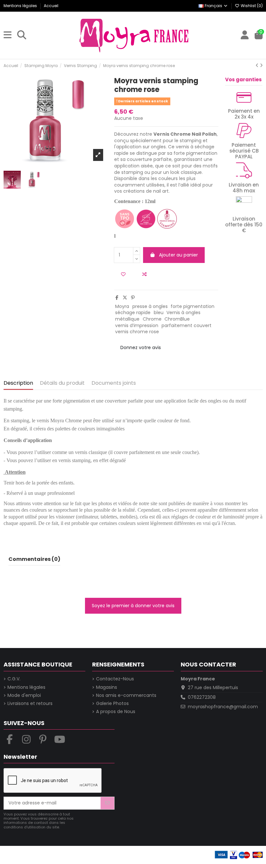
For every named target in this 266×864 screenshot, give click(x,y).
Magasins (106, 687)
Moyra (122, 306)
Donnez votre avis (140, 347)
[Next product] (261, 65)
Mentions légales (21, 5)
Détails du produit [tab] (62, 383)
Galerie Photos (112, 703)
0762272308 (202, 697)
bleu (158, 312)
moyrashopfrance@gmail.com (223, 706)
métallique (127, 319)
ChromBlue (177, 319)
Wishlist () (251, 5)
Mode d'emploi (24, 695)
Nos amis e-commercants (126, 695)
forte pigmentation (192, 306)
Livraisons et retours (30, 703)
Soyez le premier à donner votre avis (133, 605)
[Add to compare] (144, 274)
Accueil (51, 5)
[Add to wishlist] (123, 274)
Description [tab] (18, 383)
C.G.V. (13, 679)
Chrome (152, 319)
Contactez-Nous (115, 679)
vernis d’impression (136, 325)
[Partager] (116, 297)
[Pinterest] (133, 297)
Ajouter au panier (178, 255)
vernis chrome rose (137, 331)
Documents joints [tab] (113, 383)
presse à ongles (150, 306)
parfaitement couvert (187, 325)
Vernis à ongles (183, 312)
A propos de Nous (115, 712)
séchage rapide (133, 312)
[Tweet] (125, 297)
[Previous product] (258, 65)
